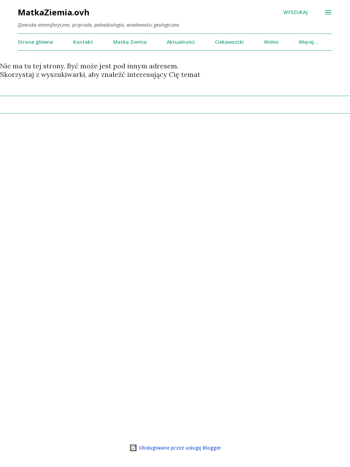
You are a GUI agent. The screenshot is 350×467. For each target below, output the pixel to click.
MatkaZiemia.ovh (54, 12)
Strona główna (35, 42)
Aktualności (181, 42)
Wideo (271, 42)
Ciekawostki (229, 42)
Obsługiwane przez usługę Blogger (179, 447)
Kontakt (83, 42)
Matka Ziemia (130, 42)
